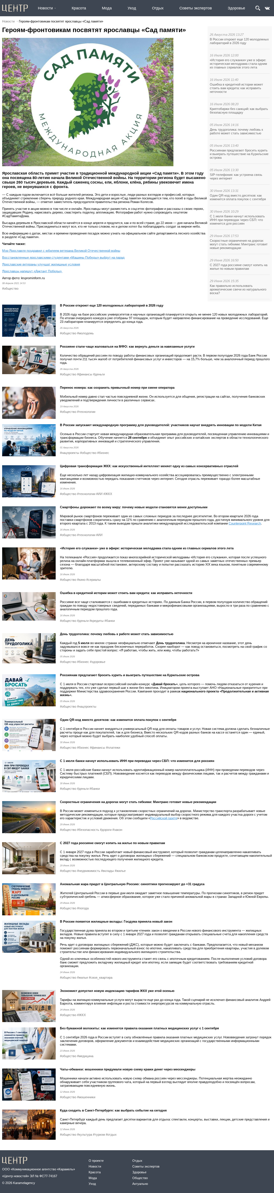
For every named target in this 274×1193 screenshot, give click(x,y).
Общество (140, 1178)
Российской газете (163, 818)
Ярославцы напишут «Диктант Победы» (32, 271)
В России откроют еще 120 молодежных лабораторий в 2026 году (239, 41)
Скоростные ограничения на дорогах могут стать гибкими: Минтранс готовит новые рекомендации (239, 244)
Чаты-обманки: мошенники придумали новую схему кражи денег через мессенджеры (127, 1069)
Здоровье (236, 8)
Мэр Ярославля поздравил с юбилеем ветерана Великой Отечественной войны (61, 250)
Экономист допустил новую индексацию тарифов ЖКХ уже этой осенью (117, 991)
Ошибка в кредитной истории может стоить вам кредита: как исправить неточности (236, 88)
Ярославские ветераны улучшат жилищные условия (41, 264)
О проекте (96, 1160)
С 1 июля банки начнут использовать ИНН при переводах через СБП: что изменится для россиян (237, 219)
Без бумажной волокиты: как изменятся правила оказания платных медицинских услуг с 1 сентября (139, 1028)
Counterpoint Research (245, 523)
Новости (45, 8)
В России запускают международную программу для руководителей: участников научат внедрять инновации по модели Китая (161, 425)
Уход (132, 8)
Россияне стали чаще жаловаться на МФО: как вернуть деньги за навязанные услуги (127, 346)
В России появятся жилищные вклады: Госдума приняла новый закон (116, 921)
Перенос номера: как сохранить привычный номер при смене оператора (117, 387)
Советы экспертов (195, 8)
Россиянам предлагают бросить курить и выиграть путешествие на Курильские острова (239, 153)
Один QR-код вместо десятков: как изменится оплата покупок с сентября (238, 197)
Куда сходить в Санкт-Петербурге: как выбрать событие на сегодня (113, 1110)
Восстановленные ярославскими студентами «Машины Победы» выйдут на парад (63, 257)
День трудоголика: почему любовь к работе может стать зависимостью (236, 131)
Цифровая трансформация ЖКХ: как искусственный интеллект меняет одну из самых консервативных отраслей (149, 466)
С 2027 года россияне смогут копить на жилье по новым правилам (238, 266)
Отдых (158, 8)
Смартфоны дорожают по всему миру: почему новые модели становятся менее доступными (133, 507)
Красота (79, 8)
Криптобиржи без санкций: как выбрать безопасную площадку (239, 110)
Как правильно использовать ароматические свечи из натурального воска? (238, 289)
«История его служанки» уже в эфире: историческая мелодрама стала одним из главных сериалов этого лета (238, 63)
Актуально (140, 1184)
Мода (107, 8)
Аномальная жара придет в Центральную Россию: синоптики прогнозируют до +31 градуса (132, 884)
